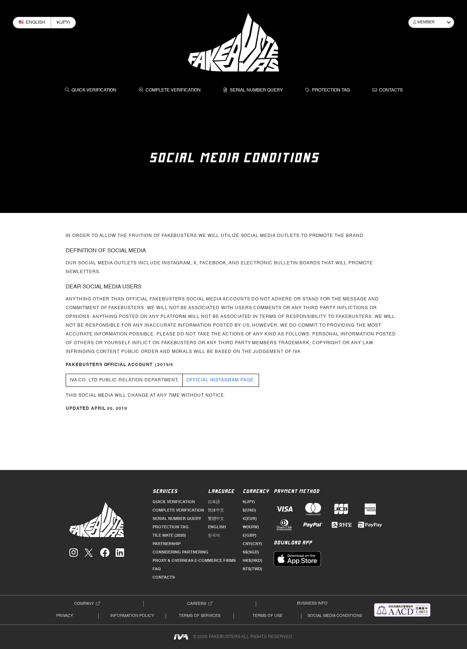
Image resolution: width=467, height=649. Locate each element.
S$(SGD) (251, 552)
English (217, 527)
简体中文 (216, 510)
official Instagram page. (220, 380)
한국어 (214, 535)
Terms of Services (199, 616)
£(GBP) (249, 535)
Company (84, 604)
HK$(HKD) (252, 561)
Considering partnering (180, 552)
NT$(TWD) (252, 569)
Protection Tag (331, 90)
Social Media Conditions (335, 616)
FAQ (157, 569)
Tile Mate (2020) (169, 535)
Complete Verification (173, 90)
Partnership (167, 544)
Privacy (64, 616)
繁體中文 (216, 519)
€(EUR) (250, 519)
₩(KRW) (251, 527)
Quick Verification (94, 90)
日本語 (214, 502)
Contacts (391, 90)
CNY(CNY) (252, 544)
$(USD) (249, 510)
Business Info (312, 603)
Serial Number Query (256, 90)
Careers (196, 604)
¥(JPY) (249, 502)
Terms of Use (267, 616)
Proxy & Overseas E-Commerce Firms (194, 561)
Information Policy (132, 616)
